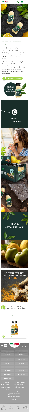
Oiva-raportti (14, 399)
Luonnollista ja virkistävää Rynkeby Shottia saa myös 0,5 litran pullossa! (16, 307)
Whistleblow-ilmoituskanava (14, 396)
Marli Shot (7, 367)
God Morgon (8, 370)
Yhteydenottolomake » (20, 387)
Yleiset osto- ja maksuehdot (14, 394)
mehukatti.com (21, 359)
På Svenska (21, 354)
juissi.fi (7, 359)
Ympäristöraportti (8, 351)
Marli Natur (7, 363)
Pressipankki (21, 351)
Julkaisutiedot (14, 398)
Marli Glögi (21, 363)
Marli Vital (21, 367)
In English (7, 354)
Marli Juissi (8, 378)
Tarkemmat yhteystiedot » (7, 389)
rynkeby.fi (21, 370)
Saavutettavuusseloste (14, 393)
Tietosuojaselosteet (14, 391)
